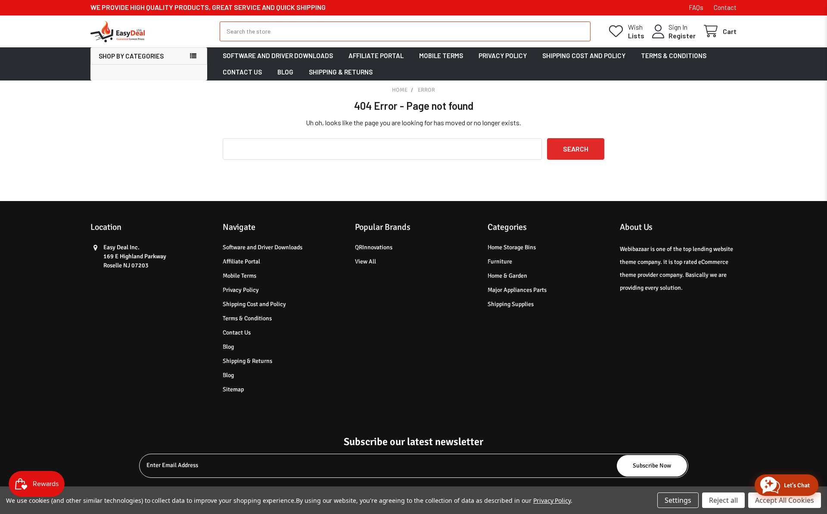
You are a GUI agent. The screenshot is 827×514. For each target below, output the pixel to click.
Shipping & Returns (341, 72)
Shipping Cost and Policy (583, 55)
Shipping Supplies (511, 304)
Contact (725, 7)
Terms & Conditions (673, 55)
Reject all (723, 500)
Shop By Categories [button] (131, 56)
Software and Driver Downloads (278, 55)
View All (365, 261)
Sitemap (233, 389)
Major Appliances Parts (517, 290)
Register (682, 35)
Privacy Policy (503, 55)
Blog (285, 72)
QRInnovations (373, 247)
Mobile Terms (441, 55)
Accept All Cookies (784, 500)
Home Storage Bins (512, 247)
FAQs (696, 7)
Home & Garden (507, 275)
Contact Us (242, 72)
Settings (678, 500)
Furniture (500, 261)
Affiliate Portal (376, 55)
